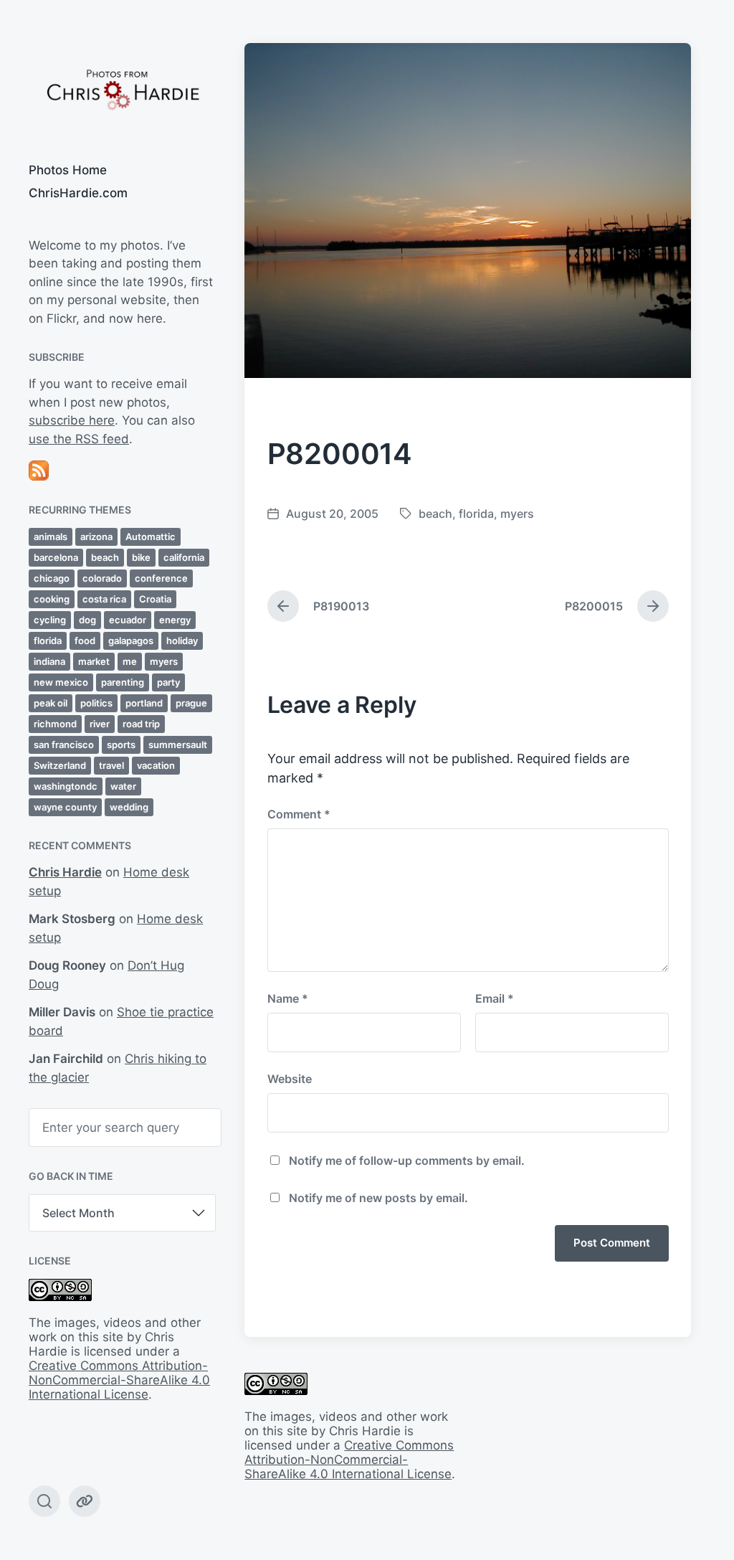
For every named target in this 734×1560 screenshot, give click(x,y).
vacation (156, 765)
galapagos (130, 640)
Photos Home (68, 170)
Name (287, 998)
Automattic (150, 536)
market (94, 661)
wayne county (65, 807)
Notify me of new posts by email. (378, 1198)
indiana (49, 661)
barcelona (56, 557)
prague (191, 703)
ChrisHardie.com (78, 193)
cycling (50, 619)
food (85, 640)
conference (161, 578)
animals (50, 536)
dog (87, 619)
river (100, 723)
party (168, 682)
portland (144, 703)
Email (494, 998)
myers (164, 661)
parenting (122, 682)
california (183, 557)
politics (96, 703)
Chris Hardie (65, 872)
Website (289, 1079)
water (123, 786)
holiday (182, 640)
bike (141, 557)
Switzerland (60, 765)
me (130, 661)
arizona (96, 536)
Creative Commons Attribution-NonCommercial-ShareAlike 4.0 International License (119, 1379)
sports (121, 744)
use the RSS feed (79, 439)
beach (105, 557)
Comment (298, 814)
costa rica (104, 599)
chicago (52, 578)
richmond (55, 723)
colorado (102, 578)
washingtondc (65, 786)
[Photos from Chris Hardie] (122, 88)
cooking (52, 599)
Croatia (155, 599)
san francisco (64, 744)
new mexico (61, 682)
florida (48, 640)
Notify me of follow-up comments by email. (407, 1160)
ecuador (127, 619)
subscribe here (72, 420)
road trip (141, 723)
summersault (177, 744)
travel (111, 765)
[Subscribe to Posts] (122, 470)
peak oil (50, 703)
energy (175, 619)
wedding (129, 807)
